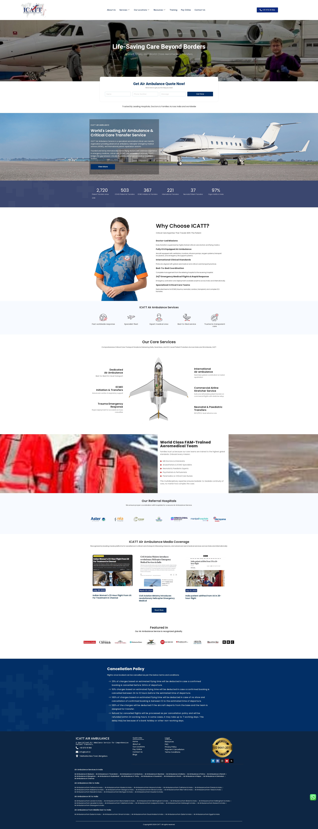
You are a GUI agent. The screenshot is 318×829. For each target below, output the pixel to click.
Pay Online (186, 10)
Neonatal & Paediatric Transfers (208, 408)
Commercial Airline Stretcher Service (206, 389)
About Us (111, 10)
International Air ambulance (203, 370)
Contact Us (200, 10)
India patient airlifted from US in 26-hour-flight (203, 597)
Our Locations (140, 10)
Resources (158, 10)
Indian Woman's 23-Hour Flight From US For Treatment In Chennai (112, 596)
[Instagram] (222, 761)
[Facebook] (218, 761)
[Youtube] (227, 761)
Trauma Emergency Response (110, 405)
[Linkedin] (213, 761)
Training (173, 10)
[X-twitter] (231, 761)
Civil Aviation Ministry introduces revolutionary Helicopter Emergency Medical (157, 598)
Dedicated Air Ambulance (113, 371)
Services (123, 10)
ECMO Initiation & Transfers (109, 388)
